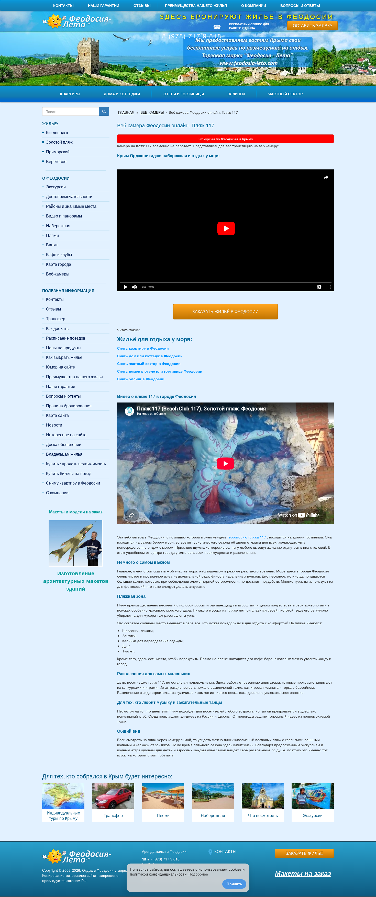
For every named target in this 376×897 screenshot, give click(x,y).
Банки (52, 245)
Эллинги (236, 93)
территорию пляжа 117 (246, 536)
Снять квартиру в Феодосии (143, 348)
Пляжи (52, 235)
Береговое (56, 161)
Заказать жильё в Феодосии (225, 311)
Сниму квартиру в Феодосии (73, 483)
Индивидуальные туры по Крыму (63, 802)
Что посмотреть (263, 802)
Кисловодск (57, 132)
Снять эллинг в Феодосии (140, 378)
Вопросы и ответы (300, 5)
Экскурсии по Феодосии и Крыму (225, 138)
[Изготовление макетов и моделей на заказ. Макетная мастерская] (76, 542)
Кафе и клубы (59, 254)
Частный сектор (285, 93)
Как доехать (57, 328)
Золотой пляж (59, 142)
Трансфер (55, 318)
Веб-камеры (57, 274)
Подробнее (198, 874)
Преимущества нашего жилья (196, 5)
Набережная (58, 225)
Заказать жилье (304, 853)
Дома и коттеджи (122, 93)
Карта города (58, 264)
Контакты (63, 5)
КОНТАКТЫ (225, 851)
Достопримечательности (69, 196)
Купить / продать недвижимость (76, 464)
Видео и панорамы (64, 216)
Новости (54, 425)
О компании (253, 5)
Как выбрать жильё (64, 357)
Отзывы (142, 5)
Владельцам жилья (64, 454)
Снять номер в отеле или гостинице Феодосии (159, 371)
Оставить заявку (312, 25)
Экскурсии (56, 187)
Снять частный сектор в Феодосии (149, 363)
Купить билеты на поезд (68, 473)
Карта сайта (57, 415)
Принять (234, 884)
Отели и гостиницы (183, 93)
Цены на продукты (63, 348)
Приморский (58, 152)
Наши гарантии (103, 5)
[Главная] (75, 21)
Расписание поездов (65, 338)
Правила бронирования (69, 406)
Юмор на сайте (60, 367)
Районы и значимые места (71, 206)
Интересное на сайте (66, 435)
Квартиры (70, 93)
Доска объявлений (63, 444)
